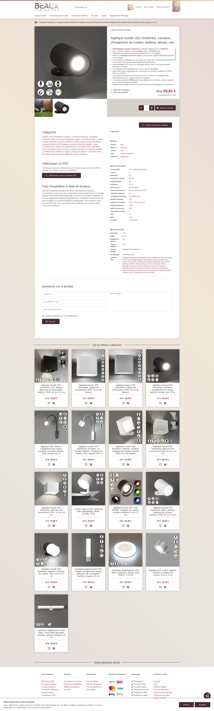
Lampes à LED (40, 16)
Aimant (138, 169)
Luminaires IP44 (83, 147)
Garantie (67, 690)
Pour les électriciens (94, 687)
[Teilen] (207, 696)
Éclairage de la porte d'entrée (138, 270)
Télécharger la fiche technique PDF (63, 175)
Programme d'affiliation (73, 684)
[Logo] (47, 7)
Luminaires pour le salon (58, 16)
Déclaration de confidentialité (15, 708)
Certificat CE (133, 220)
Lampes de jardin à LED (51, 144)
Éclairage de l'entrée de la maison (146, 268)
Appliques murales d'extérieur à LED (64, 142)
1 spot (95, 144)
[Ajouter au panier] (53, 404)
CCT (130, 169)
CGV (156, 684)
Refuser (186, 705)
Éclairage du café (145, 257)
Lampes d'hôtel (47, 692)
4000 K (136, 202)
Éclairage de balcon (137, 260)
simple (122, 154)
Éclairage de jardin (150, 260)
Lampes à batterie (48, 687)
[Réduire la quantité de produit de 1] (141, 107)
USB (134, 169)
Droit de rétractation (161, 690)
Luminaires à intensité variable (68, 139)
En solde (94, 16)
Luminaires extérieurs (79, 16)
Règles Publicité (160, 698)
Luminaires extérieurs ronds (53, 154)
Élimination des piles (162, 695)
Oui (130, 175)
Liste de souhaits (163, 7)
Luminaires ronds (94, 152)
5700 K (142, 202)
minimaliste (129, 154)
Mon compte (149, 7)
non (130, 181)
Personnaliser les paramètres (39, 708)
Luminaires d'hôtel (88, 139)
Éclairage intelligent (49, 684)
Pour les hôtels (92, 681)
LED (130, 199)
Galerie (104, 16)
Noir (121, 144)
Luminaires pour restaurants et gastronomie (59, 147)
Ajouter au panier (166, 108)
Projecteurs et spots (62, 137)
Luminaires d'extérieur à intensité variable (85, 149)
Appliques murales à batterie (76, 154)
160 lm (131, 205)
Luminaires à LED (48, 695)
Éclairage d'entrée (128, 268)
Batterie (144, 169)
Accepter (202, 705)
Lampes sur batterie (79, 152)
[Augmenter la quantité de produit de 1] (151, 107)
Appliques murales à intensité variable (77, 144)
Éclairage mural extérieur (144, 264)
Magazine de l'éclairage (119, 16)
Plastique (123, 147)
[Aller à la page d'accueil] (36, 22)
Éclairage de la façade (156, 270)
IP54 (130, 208)
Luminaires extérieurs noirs (57, 149)
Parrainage (90, 690)
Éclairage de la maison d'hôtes (144, 272)
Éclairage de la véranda (162, 262)
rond (122, 151)
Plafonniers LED (47, 681)
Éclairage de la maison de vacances (153, 266)
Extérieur (164, 49)
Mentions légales (160, 687)
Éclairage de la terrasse (145, 262)
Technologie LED (134, 196)
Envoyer (52, 321)
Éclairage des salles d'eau (131, 266)
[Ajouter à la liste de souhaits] (49, 404)
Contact (138, 7)
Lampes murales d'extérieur (90, 142)
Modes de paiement (72, 687)
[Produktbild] (71, 62)
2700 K (131, 202)
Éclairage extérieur (128, 264)
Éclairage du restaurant (130, 257)
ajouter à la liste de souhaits (157, 125)
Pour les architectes (94, 684)
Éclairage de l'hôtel (157, 257)
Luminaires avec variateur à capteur (56, 152)
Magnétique (124, 157)
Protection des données (163, 692)
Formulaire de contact (72, 681)
